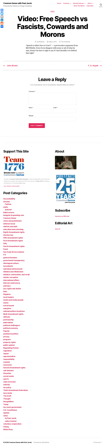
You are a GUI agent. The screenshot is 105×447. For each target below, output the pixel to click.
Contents (66, 3)
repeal (5, 354)
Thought (6, 399)
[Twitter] (2, 13)
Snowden (7, 373)
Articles (6, 202)
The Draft (7, 396)
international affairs (11, 280)
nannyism (7, 308)
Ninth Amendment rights (13, 314)
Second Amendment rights (14, 368)
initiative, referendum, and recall (16, 275)
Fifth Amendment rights (13, 238)
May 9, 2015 (53, 42)
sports (6, 379)
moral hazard (8, 306)
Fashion (8, 204)
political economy (10, 328)
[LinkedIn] (2, 20)
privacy (6, 337)
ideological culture (11, 263)
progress (7, 339)
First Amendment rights (13, 241)
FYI (4, 255)
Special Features (78, 3)
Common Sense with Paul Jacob (17, 3)
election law (8, 235)
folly (5, 243)
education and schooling (13, 229)
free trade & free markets (13, 252)
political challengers (11, 325)
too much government (12, 407)
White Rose (8, 430)
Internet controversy (11, 283)
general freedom (10, 258)
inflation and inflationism (13, 272)
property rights (9, 342)
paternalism (8, 322)
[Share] (2, 26)
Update (6, 413)
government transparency (14, 260)
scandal (6, 362)
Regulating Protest (11, 348)
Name (31, 107)
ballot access (8, 212)
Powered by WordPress (41, 442)
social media (8, 376)
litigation (6, 294)
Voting (6, 427)
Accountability (9, 199)
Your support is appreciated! (11, 186)
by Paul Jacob (10, 418)
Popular (6, 331)
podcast (8, 210)
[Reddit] (2, 23)
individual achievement (12, 269)
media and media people (13, 300)
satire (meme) (11, 421)
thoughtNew (8, 402)
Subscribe (90, 6)
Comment (32, 91)
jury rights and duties (12, 289)
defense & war (9, 224)
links (5, 291)
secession (7, 365)
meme (5, 303)
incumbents (8, 266)
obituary (6, 317)
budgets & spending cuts (13, 215)
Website (31, 116)
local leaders (8, 297)
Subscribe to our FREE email (62, 216)
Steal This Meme (79, 6)
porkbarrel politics (10, 334)
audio (5, 207)
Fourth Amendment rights (14, 246)
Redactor (42, 42)
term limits (7, 393)
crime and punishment (12, 221)
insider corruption (10, 277)
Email (55, 107)
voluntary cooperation (12, 424)
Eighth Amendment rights (14, 232)
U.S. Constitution (10, 410)
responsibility (8, 359)
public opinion (9, 345)
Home (59, 3)
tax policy (7, 387)
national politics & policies (14, 311)
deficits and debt (10, 227)
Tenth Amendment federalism (15, 390)
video (52, 11)
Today (5, 404)
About (90, 3)
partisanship (8, 320)
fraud (5, 249)
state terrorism (9, 382)
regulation (7, 351)
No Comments (65, 42)
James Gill (57, 229)
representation (9, 356)
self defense (8, 371)
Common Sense (9, 218)
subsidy (6, 385)
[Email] (2, 16)
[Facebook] (2, 10)
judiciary (7, 286)
